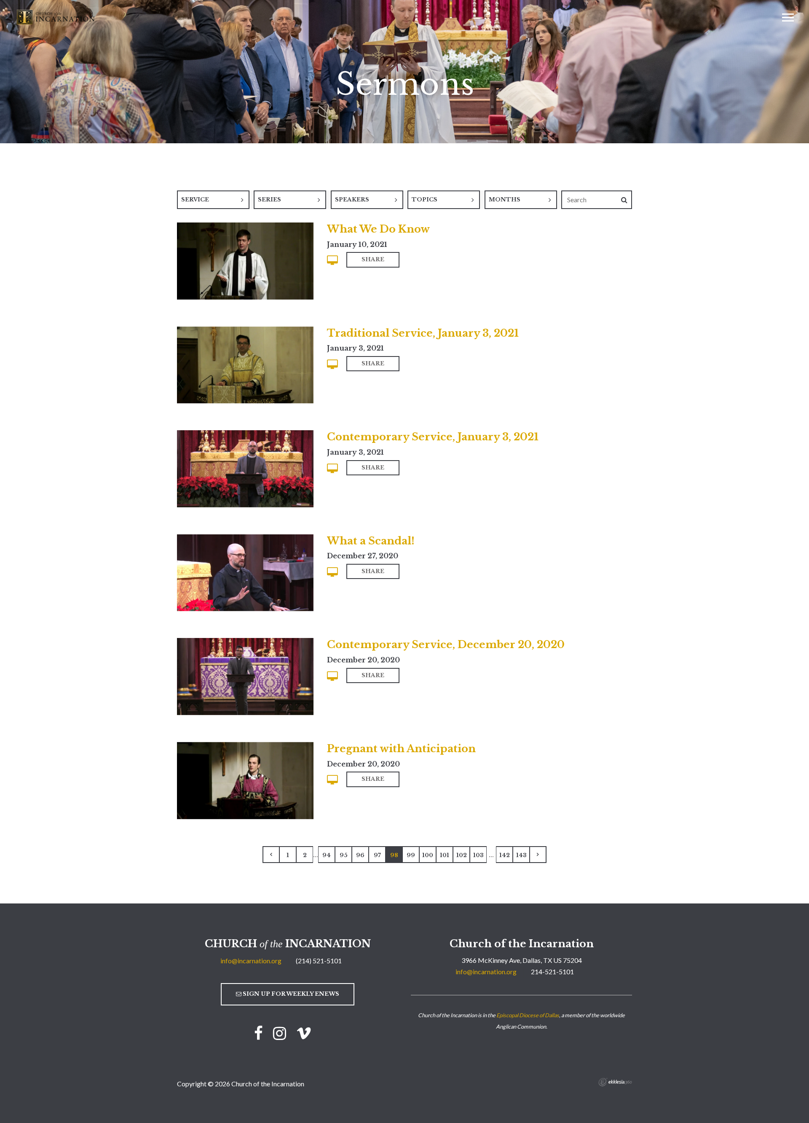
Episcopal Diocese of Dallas (527, 1015)
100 (427, 855)
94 (326, 855)
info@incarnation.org (250, 961)
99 (411, 855)
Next (538, 854)
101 (444, 855)
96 (360, 855)
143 (521, 855)
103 (478, 855)
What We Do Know (378, 229)
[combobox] (213, 199)
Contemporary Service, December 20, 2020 (446, 644)
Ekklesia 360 (615, 1082)
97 (377, 855)
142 (504, 855)
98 (394, 855)
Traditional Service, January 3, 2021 (423, 333)
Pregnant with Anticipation (401, 748)
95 (344, 855)
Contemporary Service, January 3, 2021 (432, 437)
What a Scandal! (371, 541)
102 (461, 855)
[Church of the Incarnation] (56, 16)
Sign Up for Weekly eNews (290, 993)
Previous (271, 854)
